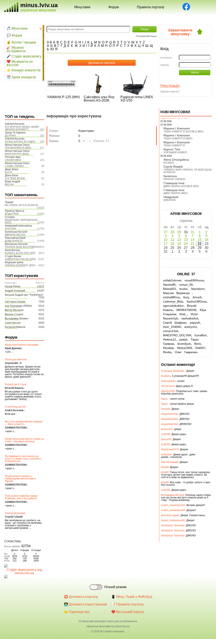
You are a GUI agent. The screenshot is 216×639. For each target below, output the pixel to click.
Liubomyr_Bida (173, 301)
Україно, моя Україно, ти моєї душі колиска (187, 171)
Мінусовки (82, 7)
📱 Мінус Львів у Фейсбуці (131, 596)
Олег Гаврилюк (186, 352)
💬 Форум (14, 35)
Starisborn (198, 288)
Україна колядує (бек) (20, 265)
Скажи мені (13, 160)
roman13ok (170, 331)
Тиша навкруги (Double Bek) (183, 131)
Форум (113, 7)
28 (172, 232)
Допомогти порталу (101, 62)
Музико (168, 162)
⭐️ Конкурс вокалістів (24, 70)
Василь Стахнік (14, 314)
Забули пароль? (170, 91)
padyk (183, 339)
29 (179, 232)
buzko (184, 288)
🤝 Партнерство (76, 612)
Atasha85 (169, 284)
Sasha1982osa (196, 301)
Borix (197, 343)
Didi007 (200, 348)
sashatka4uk (189, 318)
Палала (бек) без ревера (21, 247)
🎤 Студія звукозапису (24, 56)
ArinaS (197, 297)
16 (206, 239)
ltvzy (186, 297)
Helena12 (169, 339)
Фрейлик (169, 200)
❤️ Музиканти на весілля (20, 63)
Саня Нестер (13, 322)
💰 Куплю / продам (21, 42)
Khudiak (168, 348)
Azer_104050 (172, 326)
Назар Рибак (12, 286)
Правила (150, 7)
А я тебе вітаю (15, 178)
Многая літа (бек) (17, 153)
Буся (8, 172)
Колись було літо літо (20, 253)
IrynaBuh (200, 335)
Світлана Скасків (15, 301)
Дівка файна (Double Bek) (181, 186)
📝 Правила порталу (127, 604)
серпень (186, 220)
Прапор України (174, 179)
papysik (195, 322)
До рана (10, 135)
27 (165, 232)
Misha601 (169, 288)
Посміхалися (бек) (18, 147)
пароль (164, 65)
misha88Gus (171, 297)
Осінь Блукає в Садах (20, 141)
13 (186, 239)
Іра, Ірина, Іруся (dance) (21, 205)
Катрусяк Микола (15, 327)
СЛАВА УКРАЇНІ (14, 166)
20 (186, 244)
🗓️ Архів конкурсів (21, 77)
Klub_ (183, 314)
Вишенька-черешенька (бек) (21, 221)
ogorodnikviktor (173, 305)
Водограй (12, 213)
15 (199, 239)
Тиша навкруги (174, 145)
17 (165, 244)
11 (172, 239)
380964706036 (186, 310)
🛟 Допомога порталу (81, 596)
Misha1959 (184, 348)
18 (172, 244)
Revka (167, 352)
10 (165, 239)
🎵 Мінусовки (17, 28)
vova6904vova (194, 280)
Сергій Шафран (174, 322)
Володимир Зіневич (16, 318)
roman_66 (186, 284)
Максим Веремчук (177, 293)
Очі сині (10, 228)
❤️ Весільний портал (127, 612)
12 (179, 239)
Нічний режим (115, 587)
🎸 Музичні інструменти (16, 49)
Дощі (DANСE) (14, 240)
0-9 (49, 42)
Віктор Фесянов (14, 310)
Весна (9, 184)
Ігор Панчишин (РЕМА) (18, 305)
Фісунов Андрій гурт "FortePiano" (24, 294)
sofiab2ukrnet (172, 280)
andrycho (190, 326)
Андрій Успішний (15, 290)
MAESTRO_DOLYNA (177, 335)
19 (179, 244)
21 (192, 244)
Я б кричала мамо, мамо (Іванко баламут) (22, 128)
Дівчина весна (15, 234)
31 (192, 232)
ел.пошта (166, 57)
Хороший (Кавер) (175, 152)
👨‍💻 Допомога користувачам (85, 604)
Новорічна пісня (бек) (20, 259)
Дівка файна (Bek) (175, 193)
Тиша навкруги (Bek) (177, 138)
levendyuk (184, 343)
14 (192, 239)
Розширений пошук (146, 36)
